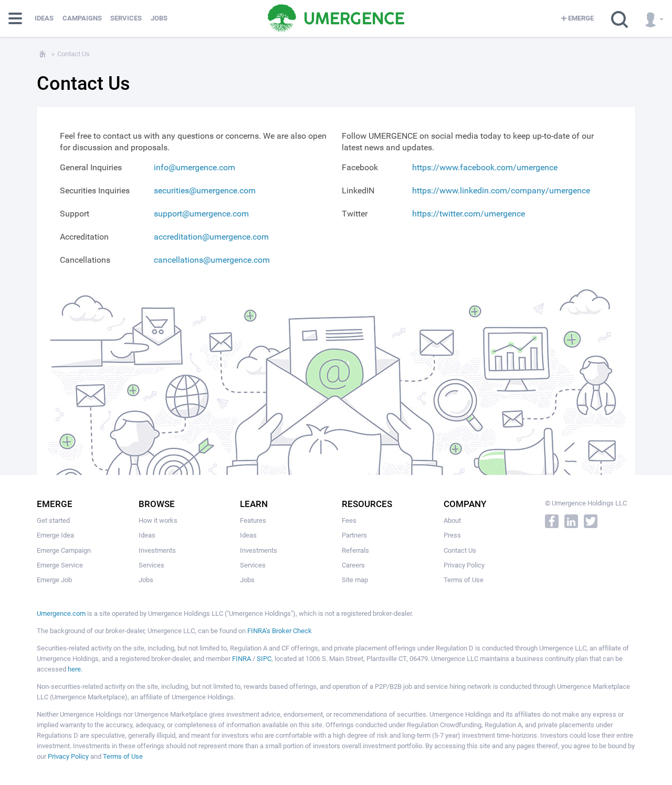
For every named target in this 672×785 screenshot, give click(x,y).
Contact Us (460, 550)
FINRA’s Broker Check (279, 631)
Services (126, 18)
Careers (353, 565)
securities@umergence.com (205, 190)
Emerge (581, 18)
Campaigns (82, 18)
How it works (158, 520)
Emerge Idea (55, 535)
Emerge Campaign (64, 550)
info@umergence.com (194, 167)
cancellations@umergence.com (212, 260)
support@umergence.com (201, 214)
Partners (354, 535)
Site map (355, 580)
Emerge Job (54, 580)
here (74, 669)
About (452, 520)
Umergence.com (61, 613)
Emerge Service (60, 565)
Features (253, 520)
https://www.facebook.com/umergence (485, 167)
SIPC (264, 659)
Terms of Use (464, 580)
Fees (349, 520)
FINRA (241, 659)
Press (452, 535)
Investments (157, 550)
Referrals (355, 550)
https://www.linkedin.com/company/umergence (501, 190)
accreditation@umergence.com (211, 237)
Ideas (44, 18)
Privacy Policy (464, 565)
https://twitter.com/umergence (468, 214)
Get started (53, 520)
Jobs (159, 18)
